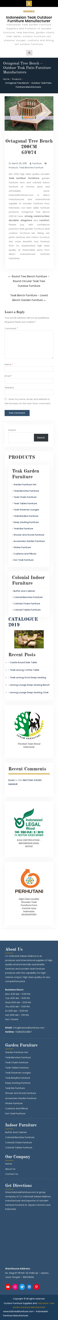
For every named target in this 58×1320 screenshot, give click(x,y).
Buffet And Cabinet (24, 590)
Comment (11, 328)
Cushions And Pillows (25, 553)
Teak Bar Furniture (23, 528)
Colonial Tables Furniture (27, 609)
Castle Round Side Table (23, 662)
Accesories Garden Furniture (29, 541)
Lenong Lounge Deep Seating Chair (29, 692)
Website (9, 387)
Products (13, 167)
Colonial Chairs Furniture (27, 603)
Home (8, 1163)
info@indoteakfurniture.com (28, 1027)
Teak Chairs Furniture (25, 497)
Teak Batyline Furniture (26, 515)
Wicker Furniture (22, 547)
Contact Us (11, 1174)
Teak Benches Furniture (31, 167)
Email (8, 375)
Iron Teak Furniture (24, 559)
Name (9, 364)
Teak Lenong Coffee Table (24, 669)
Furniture (37, 163)
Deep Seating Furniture (26, 522)
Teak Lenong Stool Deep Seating (28, 677)
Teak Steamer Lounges (26, 509)
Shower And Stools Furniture (29, 534)
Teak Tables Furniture (25, 503)
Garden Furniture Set (25, 484)
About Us (10, 1168)
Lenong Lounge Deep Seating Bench (30, 684)
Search (12, 430)
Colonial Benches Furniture (28, 597)
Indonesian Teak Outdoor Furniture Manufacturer (29, 19)
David (11, 780)
